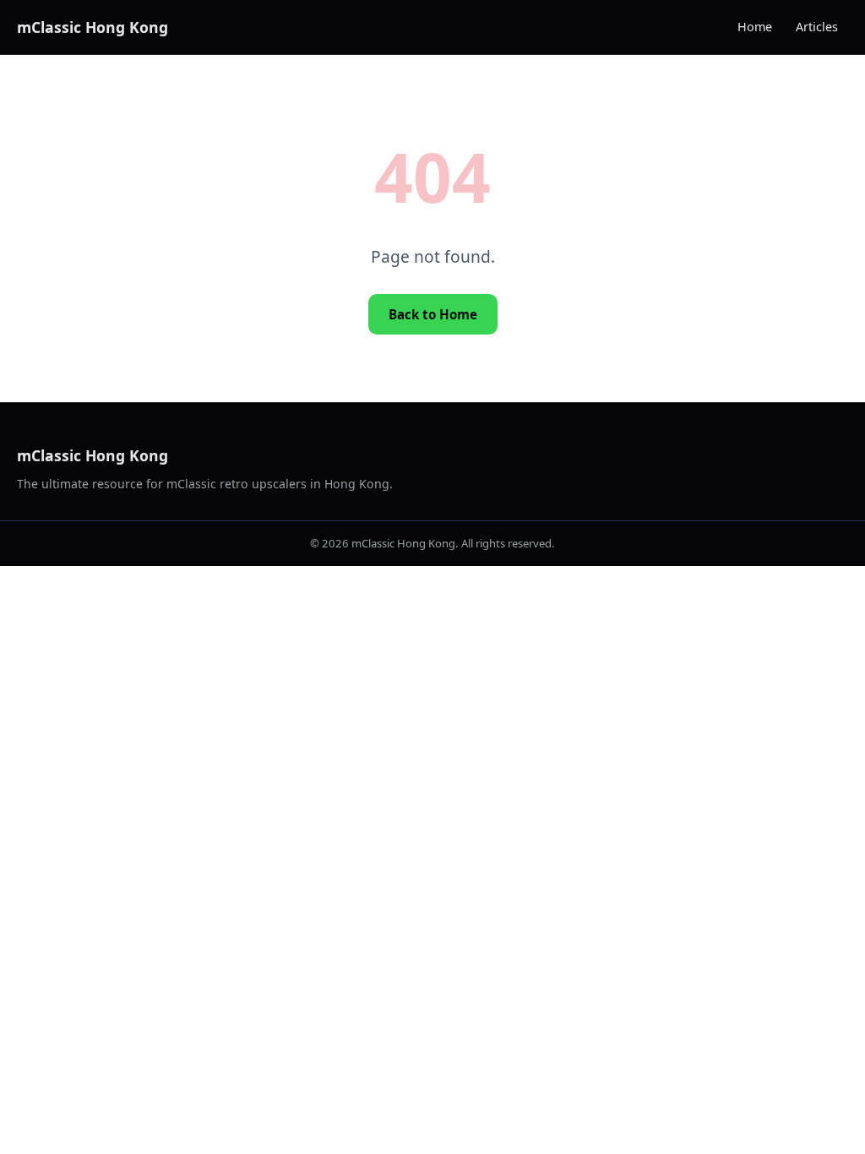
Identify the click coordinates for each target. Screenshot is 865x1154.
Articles (817, 27)
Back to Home (433, 314)
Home (754, 27)
